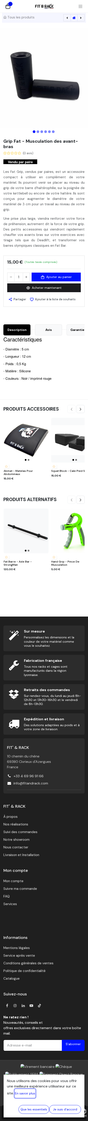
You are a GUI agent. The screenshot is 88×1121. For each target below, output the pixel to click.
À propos (10, 816)
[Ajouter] (26, 277)
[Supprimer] (10, 277)
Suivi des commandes (20, 832)
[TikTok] (39, 1005)
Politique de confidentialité (24, 971)
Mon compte (13, 881)
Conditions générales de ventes (28, 963)
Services (10, 904)
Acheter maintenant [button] (47, 288)
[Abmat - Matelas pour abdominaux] (26, 440)
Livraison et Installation (21, 855)
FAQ (6, 896)
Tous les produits (21, 17)
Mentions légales (16, 948)
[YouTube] (31, 1005)
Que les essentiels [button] (34, 1109)
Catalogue (11, 978)
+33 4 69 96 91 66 (29, 776)
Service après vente (19, 955)
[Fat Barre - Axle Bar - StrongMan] (26, 531)
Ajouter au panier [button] (59, 277)
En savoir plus (25, 1093)
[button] (9, 78)
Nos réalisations (15, 824)
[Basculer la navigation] (80, 6)
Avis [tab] (48, 330)
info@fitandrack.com (31, 783)
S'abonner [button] (73, 1044)
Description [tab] (17, 330)
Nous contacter (15, 847)
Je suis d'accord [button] (65, 1109)
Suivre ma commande (20, 888)
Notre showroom (16, 839)
